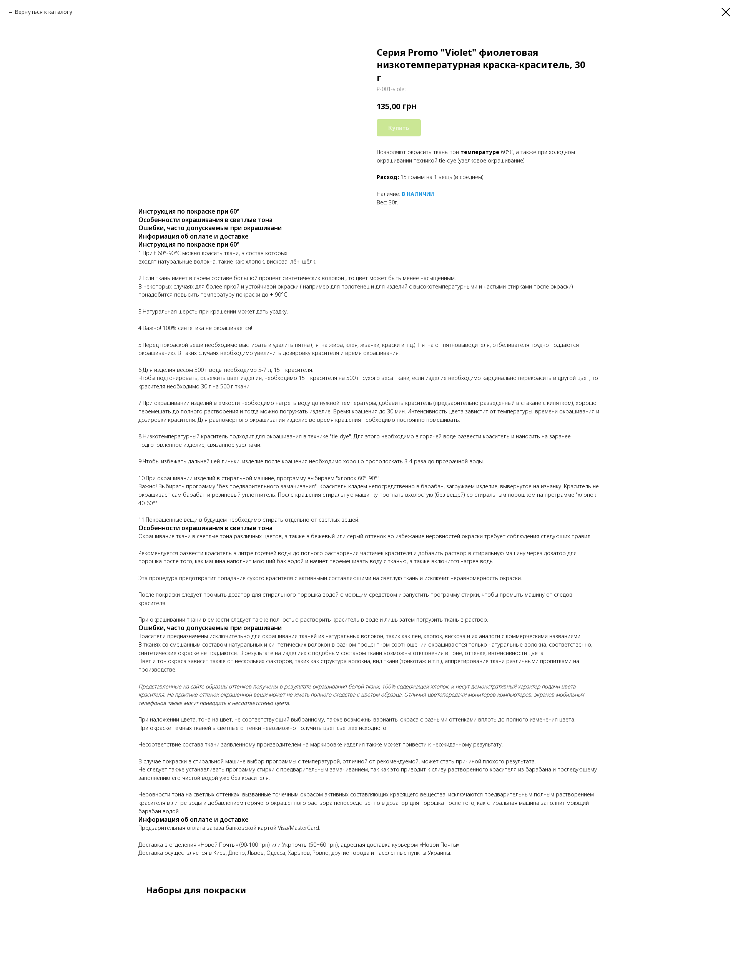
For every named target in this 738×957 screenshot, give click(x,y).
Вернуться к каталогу (43, 11)
